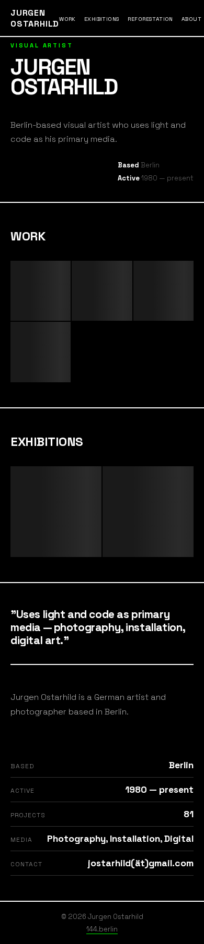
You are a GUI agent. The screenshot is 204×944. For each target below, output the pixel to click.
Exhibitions (102, 19)
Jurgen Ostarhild (34, 18)
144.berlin (102, 929)
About (191, 19)
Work (67, 19)
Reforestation (150, 19)
